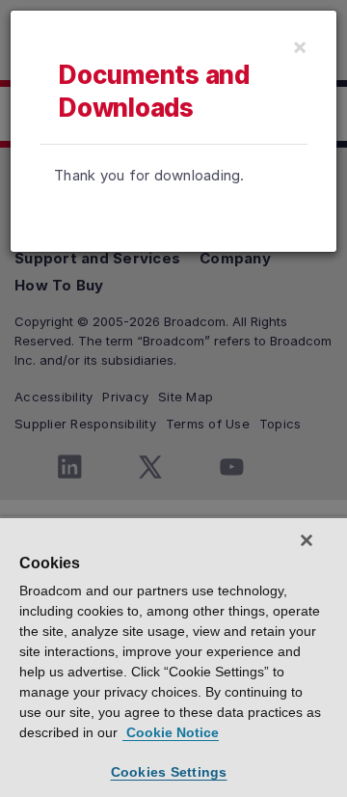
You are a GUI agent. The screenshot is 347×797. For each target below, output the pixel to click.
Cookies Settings (169, 772)
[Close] (306, 540)
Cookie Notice (170, 732)
